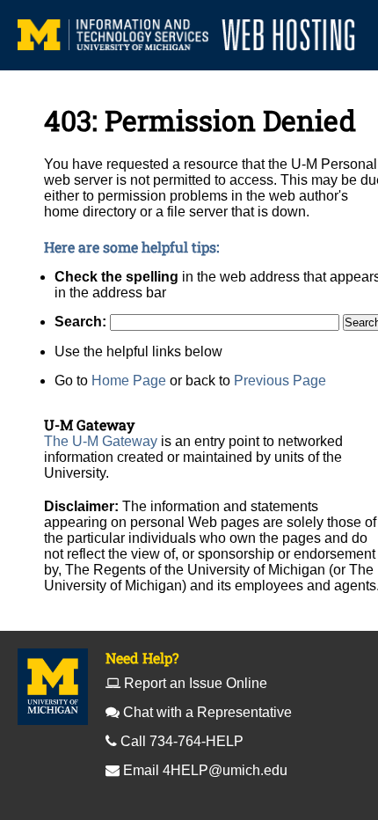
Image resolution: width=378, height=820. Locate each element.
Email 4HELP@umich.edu (205, 770)
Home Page (128, 380)
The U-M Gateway (100, 441)
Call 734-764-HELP (182, 741)
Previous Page (280, 380)
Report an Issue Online (195, 683)
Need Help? (141, 657)
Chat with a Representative (207, 712)
